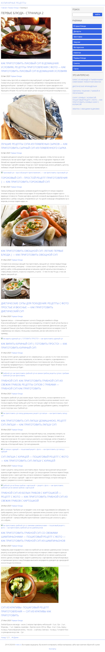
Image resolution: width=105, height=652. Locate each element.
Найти (97, 14)
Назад (3, 637)
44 (12, 637)
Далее (16, 637)
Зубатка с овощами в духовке (85, 109)
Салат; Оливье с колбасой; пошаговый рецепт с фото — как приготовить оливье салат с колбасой (87, 100)
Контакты (52, 649)
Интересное (79, 47)
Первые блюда (16, 76)
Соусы (76, 69)
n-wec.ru (18, 645)
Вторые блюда (80, 26)
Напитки (77, 53)
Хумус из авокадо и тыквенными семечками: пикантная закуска (87, 80)
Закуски (77, 42)
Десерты (77, 31)
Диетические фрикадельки (84, 86)
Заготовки (78, 37)
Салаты (77, 63)
